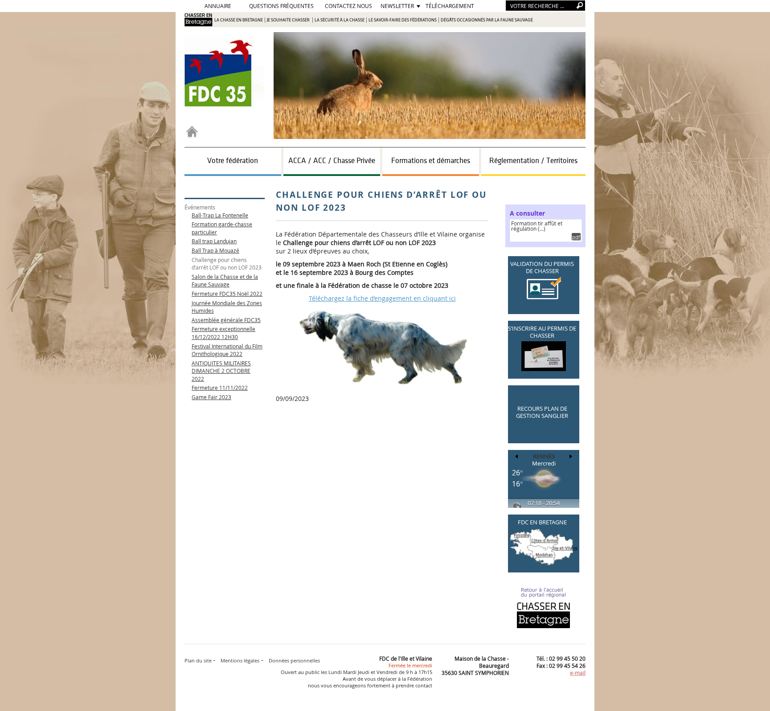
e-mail (578, 672)
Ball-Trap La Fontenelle (220, 215)
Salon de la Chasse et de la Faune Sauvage (225, 280)
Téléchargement (450, 5)
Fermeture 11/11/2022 (220, 387)
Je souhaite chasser (289, 20)
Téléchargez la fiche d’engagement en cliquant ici (382, 298)
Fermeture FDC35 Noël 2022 (227, 293)
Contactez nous (348, 5)
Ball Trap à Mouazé (215, 250)
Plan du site (198, 660)
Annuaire (218, 5)
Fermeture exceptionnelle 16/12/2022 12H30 (223, 332)
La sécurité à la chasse (340, 20)
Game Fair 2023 (211, 396)
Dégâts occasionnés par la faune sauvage (487, 20)
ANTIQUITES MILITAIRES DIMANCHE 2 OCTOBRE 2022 (221, 371)
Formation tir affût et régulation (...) (536, 226)
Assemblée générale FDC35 (226, 319)
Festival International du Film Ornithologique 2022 (227, 350)
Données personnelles (294, 660)
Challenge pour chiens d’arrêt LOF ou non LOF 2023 (227, 263)
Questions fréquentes (281, 5)
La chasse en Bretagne (238, 20)
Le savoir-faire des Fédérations (403, 20)
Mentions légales (240, 660)
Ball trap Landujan (214, 241)
